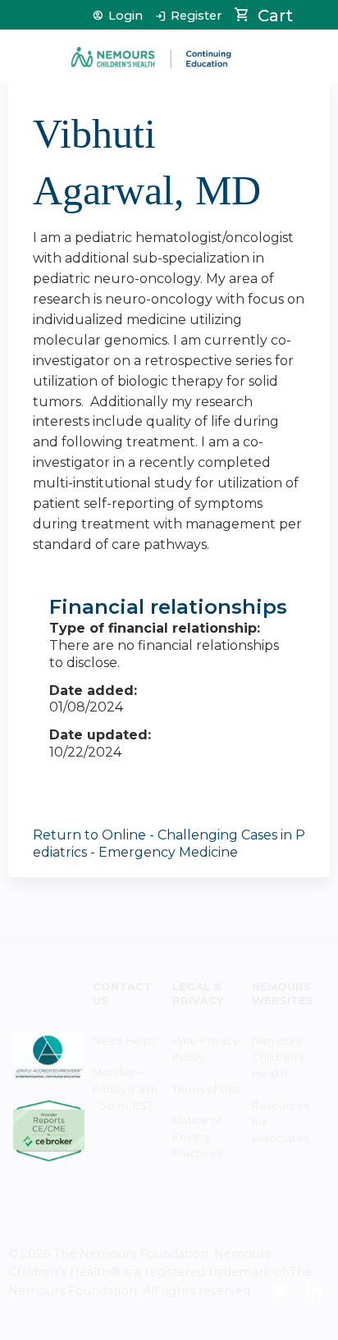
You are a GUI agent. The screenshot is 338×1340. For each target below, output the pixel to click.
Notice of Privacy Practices (197, 1136)
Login (125, 16)
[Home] (151, 51)
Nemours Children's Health (278, 1057)
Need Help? (125, 1040)
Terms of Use (206, 1088)
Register (196, 16)
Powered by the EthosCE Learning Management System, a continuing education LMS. (271, 1328)
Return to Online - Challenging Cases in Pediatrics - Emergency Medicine (169, 843)
